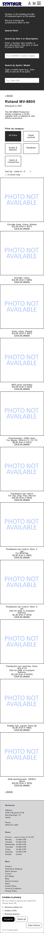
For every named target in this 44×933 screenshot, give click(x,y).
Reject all (22, 919)
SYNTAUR (11, 4)
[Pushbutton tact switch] (22, 469)
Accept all (8, 919)
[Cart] (34, 3)
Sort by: (9, 171)
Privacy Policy (13, 930)
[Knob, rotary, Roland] (22, 307)
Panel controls (31, 136)
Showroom (10, 805)
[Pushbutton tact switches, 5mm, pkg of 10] (22, 641)
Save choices (34, 925)
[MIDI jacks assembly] (22, 360)
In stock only (14, 175)
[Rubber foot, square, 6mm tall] (22, 701)
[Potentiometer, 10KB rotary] (22, 413)
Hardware (31, 148)
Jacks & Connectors (13, 161)
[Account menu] (29, 3)
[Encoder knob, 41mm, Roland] (22, 200)
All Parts (13, 135)
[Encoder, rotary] (22, 253)
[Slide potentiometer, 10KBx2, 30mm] (22, 754)
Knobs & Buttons (13, 149)
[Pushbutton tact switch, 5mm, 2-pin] (22, 524)
